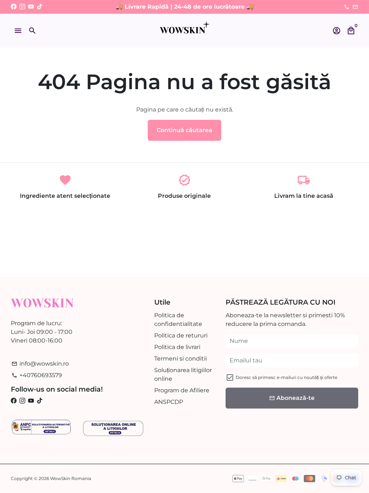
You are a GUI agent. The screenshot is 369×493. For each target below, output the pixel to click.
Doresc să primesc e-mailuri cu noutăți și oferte (286, 377)
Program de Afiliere (181, 390)
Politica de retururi (181, 335)
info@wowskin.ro (40, 363)
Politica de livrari (177, 347)
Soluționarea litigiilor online (183, 374)
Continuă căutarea (184, 130)
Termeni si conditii (180, 358)
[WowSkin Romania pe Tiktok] (40, 6)
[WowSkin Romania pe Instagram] (22, 6)
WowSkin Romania (70, 478)
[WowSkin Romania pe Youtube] (31, 6)
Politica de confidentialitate (178, 319)
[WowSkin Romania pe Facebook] (14, 6)
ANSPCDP (168, 401)
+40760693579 (37, 375)
